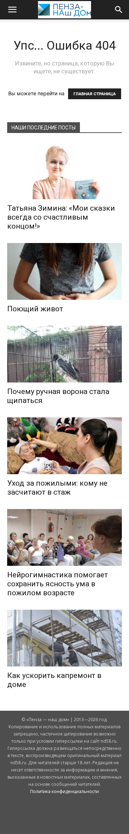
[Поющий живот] (64, 271)
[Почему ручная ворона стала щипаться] (64, 354)
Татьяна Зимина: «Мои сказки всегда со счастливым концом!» (61, 217)
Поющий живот (35, 308)
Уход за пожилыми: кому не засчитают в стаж (57, 487)
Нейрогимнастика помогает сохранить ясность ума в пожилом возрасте (57, 583)
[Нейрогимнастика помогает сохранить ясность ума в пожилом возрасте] (64, 537)
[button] (12, 9)
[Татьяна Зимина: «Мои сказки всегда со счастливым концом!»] (64, 170)
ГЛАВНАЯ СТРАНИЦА (94, 93)
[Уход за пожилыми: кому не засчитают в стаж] (64, 445)
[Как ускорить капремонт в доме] (64, 638)
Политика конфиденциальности (64, 791)
